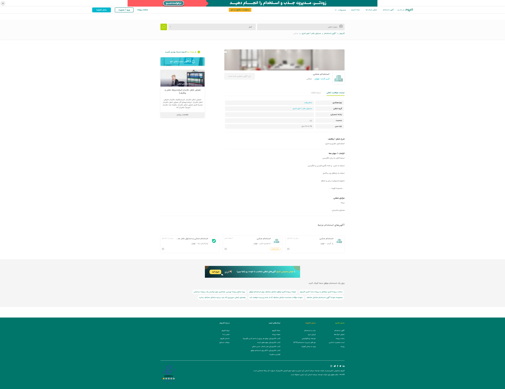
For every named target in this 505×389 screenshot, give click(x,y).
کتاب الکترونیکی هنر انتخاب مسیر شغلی (266, 347)
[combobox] (212, 27)
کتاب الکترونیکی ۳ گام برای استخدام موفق (265, 350)
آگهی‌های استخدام (334, 225)
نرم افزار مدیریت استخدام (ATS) (304, 342)
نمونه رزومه (276, 334)
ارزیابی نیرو (312, 334)
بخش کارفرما (101, 10)
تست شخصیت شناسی (337, 342)
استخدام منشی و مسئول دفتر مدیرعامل (190, 238)
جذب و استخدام (310, 330)
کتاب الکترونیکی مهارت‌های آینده (268, 342)
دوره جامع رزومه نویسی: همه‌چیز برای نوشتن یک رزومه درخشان (219, 292)
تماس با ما (226, 334)
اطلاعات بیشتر (182, 115)
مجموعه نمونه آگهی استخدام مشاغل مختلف (325, 297)
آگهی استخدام (388, 10)
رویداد (342, 347)
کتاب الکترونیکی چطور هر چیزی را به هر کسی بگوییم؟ (261, 339)
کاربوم (342, 33)
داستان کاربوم (225, 339)
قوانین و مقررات (274, 354)
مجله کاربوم (355, 10)
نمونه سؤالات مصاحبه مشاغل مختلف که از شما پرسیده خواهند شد (276, 297)
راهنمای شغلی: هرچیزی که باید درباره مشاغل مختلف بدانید (222, 297)
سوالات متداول (224, 342)
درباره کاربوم (226, 330)
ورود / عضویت (124, 10)
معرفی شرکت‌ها (371, 10)
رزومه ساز (191, 52)
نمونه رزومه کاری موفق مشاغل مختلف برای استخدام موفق (272, 292)
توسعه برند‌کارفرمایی (309, 339)
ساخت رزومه (340, 339)
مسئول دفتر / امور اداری (311, 33)
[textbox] (249, 27)
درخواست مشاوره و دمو (240, 10)
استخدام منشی (326, 238)
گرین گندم (325, 79)
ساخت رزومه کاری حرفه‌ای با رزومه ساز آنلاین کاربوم (321, 292)
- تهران (318, 78)
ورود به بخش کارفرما (309, 347)
